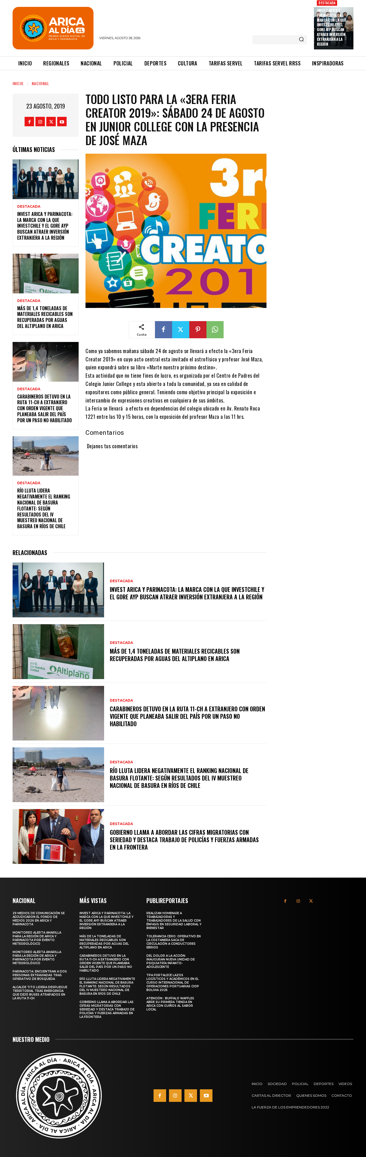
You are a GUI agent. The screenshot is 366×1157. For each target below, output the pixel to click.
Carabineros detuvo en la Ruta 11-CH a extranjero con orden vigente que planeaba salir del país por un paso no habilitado (44, 408)
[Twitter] (51, 121)
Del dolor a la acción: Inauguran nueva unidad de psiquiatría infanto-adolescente (170, 961)
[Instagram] (40, 121)
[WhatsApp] (215, 329)
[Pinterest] (197, 329)
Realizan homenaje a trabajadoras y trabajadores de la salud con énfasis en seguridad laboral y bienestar (174, 920)
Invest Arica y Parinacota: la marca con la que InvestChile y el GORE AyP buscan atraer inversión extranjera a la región (331, 27)
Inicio (18, 83)
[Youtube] (62, 121)
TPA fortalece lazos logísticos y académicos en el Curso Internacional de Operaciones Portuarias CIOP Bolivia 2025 (172, 982)
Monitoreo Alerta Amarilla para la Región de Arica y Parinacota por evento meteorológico (37, 938)
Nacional (40, 83)
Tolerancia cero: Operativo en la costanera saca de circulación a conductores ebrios (173, 941)
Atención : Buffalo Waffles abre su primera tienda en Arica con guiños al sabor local (170, 1003)
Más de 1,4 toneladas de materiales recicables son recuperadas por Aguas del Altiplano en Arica (45, 317)
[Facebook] (29, 121)
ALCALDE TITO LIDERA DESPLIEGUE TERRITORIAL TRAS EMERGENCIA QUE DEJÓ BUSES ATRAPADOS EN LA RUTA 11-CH (40, 992)
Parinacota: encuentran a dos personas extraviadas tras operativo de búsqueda (40, 975)
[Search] (301, 39)
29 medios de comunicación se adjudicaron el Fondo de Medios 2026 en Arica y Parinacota (39, 918)
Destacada (327, 2)
